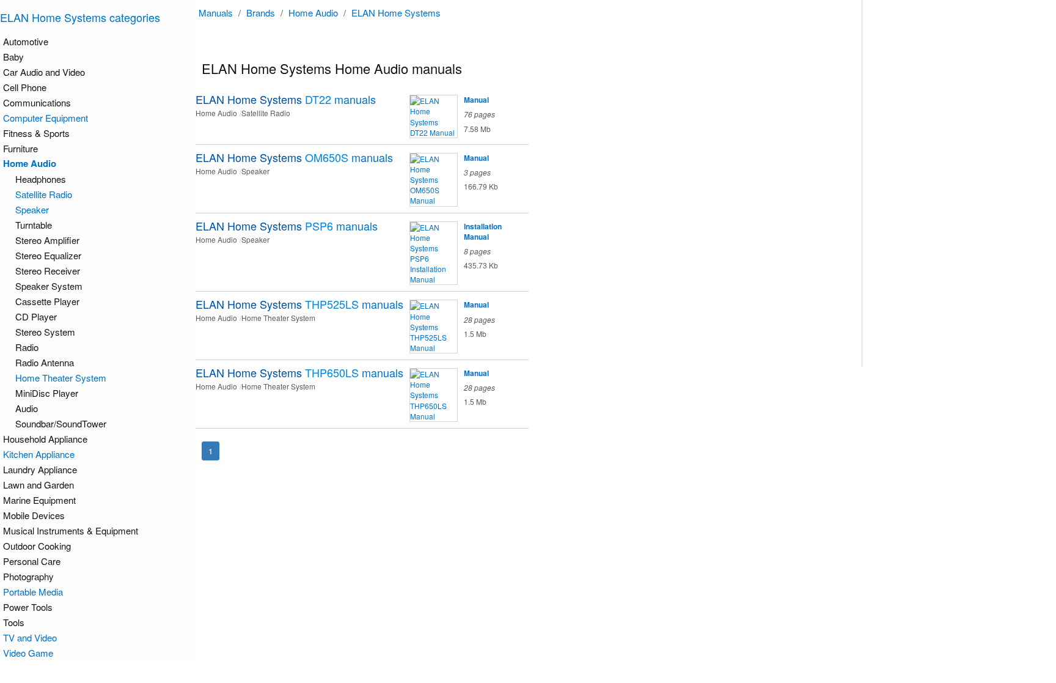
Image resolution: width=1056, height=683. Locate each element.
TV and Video (30, 637)
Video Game (28, 652)
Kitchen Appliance (39, 454)
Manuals (216, 12)
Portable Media (33, 591)
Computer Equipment (45, 117)
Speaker (32, 209)
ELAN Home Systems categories (80, 17)
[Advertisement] (936, 183)
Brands (260, 12)
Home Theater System (60, 377)
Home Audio (313, 12)
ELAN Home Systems (396, 12)
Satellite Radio (43, 194)
